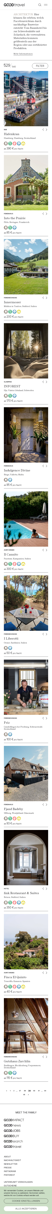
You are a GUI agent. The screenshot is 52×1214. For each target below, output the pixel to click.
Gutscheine (10, 1186)
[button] (45, 4)
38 (25, 1091)
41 (39, 1091)
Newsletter (10, 1164)
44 (45, 1091)
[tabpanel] (26, 98)
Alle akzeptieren (26, 1208)
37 (20, 1091)
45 (24, 1094)
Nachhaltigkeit (12, 1160)
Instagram (10, 1171)
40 (34, 1091)
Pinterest (9, 1175)
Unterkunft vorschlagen (18, 1182)
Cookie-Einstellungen (26, 1201)
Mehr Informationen (23, 53)
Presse (8, 1168)
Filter (40, 65)
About (7, 1157)
